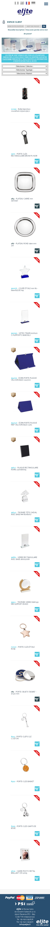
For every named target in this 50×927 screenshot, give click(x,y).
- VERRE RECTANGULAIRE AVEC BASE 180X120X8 (24, 558)
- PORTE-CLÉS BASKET (22, 781)
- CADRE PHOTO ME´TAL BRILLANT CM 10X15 (23, 872)
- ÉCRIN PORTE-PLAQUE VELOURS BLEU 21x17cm (24, 379)
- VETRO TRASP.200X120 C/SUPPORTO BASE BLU (24, 334)
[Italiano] (17, 3)
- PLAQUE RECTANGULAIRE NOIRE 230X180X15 (24, 469)
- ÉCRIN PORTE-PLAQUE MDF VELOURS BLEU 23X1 (24, 424)
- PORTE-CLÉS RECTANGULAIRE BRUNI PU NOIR (24, 155)
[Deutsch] (33, 3)
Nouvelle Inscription (16, 30)
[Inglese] (22, 3)
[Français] (28, 3)
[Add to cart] (37, 116)
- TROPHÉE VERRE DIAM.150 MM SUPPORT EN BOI (25, 603)
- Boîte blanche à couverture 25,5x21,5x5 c (20, 110)
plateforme (7, 59)
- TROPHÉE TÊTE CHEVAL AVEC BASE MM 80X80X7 (24, 513)
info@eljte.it (24, 924)
